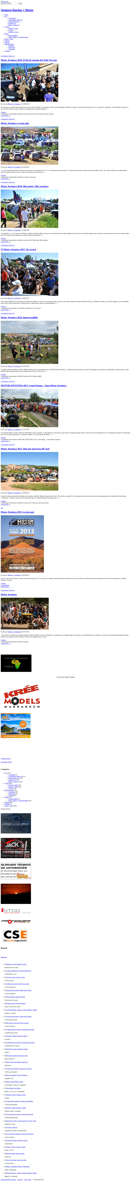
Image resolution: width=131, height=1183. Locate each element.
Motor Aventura (9, 594)
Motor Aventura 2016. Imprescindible (19, 317)
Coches (7, 27)
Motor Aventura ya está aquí (15, 123)
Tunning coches (21, 1095)
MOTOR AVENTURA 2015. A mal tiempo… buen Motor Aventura (33, 385)
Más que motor (9, 44)
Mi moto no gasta (22, 1055)
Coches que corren (23, 984)
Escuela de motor (22, 1140)
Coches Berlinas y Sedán (29, 1010)
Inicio (6, 15)
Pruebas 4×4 (12, 23)
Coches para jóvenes (25, 1016)
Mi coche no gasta (23, 1023)
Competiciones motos (27, 1042)
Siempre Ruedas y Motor (17, 10)
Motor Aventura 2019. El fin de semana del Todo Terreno (29, 60)
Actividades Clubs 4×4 (15, 20)
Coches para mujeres (25, 1068)
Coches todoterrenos (25, 971)
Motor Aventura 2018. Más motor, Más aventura (24, 186)
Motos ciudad (19, 1082)
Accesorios (11, 775)
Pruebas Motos (12, 35)
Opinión (7, 42)
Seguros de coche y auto (28, 1121)
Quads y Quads (20, 1147)
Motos (6, 34)
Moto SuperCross (22, 1062)
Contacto (7, 51)
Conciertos (11, 49)
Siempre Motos (20, 997)
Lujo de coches (20, 977)
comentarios (5, 585)
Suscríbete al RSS (6, 762)
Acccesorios (12, 18)
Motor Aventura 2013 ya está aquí (17, 512)
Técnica (10, 30)
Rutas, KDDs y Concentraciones (18, 37)
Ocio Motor (17, 1088)
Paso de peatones (22, 1075)
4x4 (6, 16)
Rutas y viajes (9, 39)
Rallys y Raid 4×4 (13, 25)
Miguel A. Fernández (14, 104)
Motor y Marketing (24, 1166)
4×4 (6, 773)
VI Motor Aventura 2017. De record (18, 249)
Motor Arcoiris (19, 1153)
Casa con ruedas (21, 1160)
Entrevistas (11, 47)
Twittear (3, 112)
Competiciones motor (27, 1029)
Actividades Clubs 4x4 (8, 56)
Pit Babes (11, 46)
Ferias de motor (20, 1003)
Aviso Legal (27, 1179)
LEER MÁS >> (6, 116)
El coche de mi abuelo (26, 1134)
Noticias (7, 40)
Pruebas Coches (13, 28)
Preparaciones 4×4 (14, 21)
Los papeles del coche (26, 1114)
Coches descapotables (26, 1101)
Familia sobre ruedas (25, 990)
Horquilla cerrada (22, 1049)
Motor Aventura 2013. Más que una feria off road (25, 448)
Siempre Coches (21, 964)
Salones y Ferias (13, 32)
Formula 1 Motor (22, 1036)
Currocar (14, 1127)
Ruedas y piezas (21, 1108)
